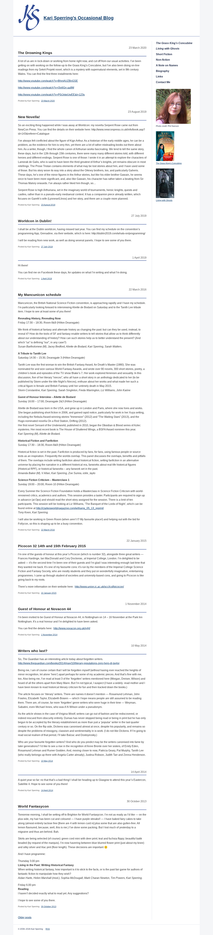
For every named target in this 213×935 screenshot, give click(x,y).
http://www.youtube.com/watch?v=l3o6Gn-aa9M (46, 87)
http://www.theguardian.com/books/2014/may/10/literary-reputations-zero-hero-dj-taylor (68, 663)
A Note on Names (167, 65)
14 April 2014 (47, 790)
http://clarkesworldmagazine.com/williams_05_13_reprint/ (70, 508)
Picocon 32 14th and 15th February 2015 (52, 546)
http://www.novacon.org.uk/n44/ (71, 628)
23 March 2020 (48, 101)
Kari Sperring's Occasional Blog (79, 17)
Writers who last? (32, 651)
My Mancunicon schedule (39, 295)
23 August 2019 (48, 205)
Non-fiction (163, 59)
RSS (48, 929)
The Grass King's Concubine (169, 163)
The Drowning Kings (35, 53)
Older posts (24, 917)
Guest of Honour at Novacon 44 (44, 609)
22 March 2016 (48, 530)
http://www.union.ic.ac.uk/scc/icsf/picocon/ (99, 586)
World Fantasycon (33, 806)
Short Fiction (164, 54)
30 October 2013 (48, 906)
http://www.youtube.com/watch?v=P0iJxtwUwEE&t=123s (51, 94)
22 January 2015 (48, 593)
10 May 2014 (47, 761)
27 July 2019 (47, 247)
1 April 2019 (46, 278)
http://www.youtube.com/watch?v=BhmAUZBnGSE (48, 80)
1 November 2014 (49, 635)
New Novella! (29, 117)
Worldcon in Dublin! (35, 221)
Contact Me (163, 82)
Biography (162, 71)
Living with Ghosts (164, 200)
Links (159, 76)
